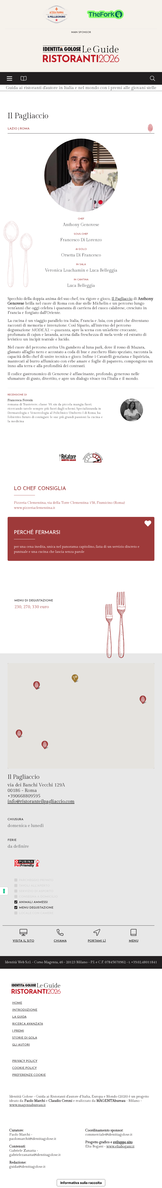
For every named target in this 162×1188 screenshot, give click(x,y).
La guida (19, 1017)
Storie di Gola (24, 1038)
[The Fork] (105, 14)
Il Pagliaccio (122, 299)
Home (17, 1003)
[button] (9, 78)
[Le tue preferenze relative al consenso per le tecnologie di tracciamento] (4, 891)
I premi (18, 1031)
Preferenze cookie (29, 1075)
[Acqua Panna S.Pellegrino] (56, 14)
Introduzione (24, 1010)
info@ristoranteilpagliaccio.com (41, 801)
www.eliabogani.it (120, 1146)
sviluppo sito (122, 1142)
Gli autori (21, 1044)
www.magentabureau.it (27, 1105)
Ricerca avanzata (27, 1024)
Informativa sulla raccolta (81, 1183)
